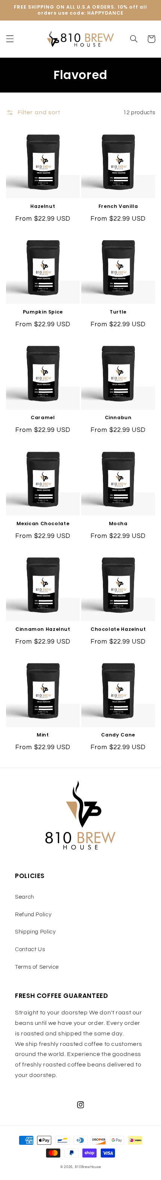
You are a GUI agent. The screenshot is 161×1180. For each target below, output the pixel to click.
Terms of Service (37, 967)
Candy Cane (118, 735)
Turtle (118, 312)
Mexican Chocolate (43, 524)
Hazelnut (42, 206)
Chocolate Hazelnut (118, 629)
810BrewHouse (88, 1167)
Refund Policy (33, 914)
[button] (9, 39)
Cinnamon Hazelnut (42, 629)
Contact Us (30, 949)
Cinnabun (118, 418)
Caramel (43, 418)
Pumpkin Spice (43, 312)
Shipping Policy (35, 932)
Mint (43, 735)
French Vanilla (118, 206)
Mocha (118, 524)
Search (24, 897)
